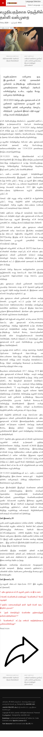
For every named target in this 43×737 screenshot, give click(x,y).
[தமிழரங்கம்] (12, 3)
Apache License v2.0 (19, 720)
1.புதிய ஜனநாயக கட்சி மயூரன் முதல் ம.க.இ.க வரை (20, 592)
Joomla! (5, 707)
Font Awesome (7, 724)
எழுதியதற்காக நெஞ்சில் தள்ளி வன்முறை (21, 14)
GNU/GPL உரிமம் (13, 707)
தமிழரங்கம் (7, 715)
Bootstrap (5, 718)
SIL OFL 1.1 (29, 724)
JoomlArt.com (30, 704)
